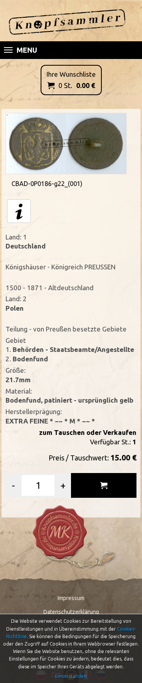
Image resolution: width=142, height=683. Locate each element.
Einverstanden (71, 676)
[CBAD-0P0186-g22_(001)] (66, 143)
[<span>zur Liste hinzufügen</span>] (103, 485)
